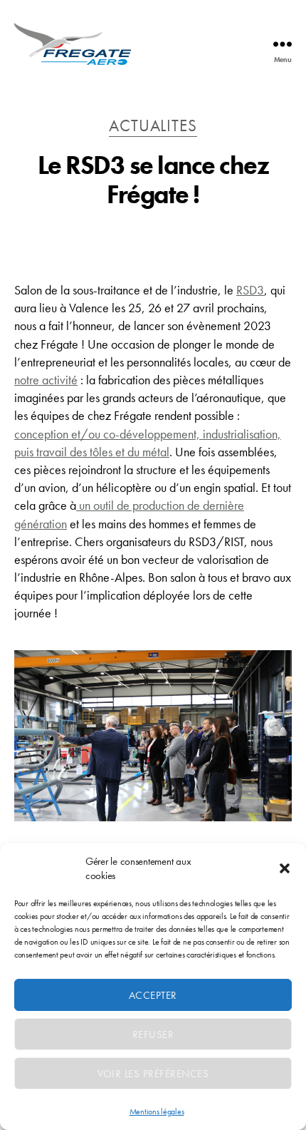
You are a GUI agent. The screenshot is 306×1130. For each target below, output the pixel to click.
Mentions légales (157, 1111)
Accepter (153, 995)
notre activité (46, 379)
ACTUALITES (152, 126)
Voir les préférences (153, 1074)
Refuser (153, 1034)
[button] (285, 868)
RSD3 (250, 290)
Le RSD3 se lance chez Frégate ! (153, 180)
